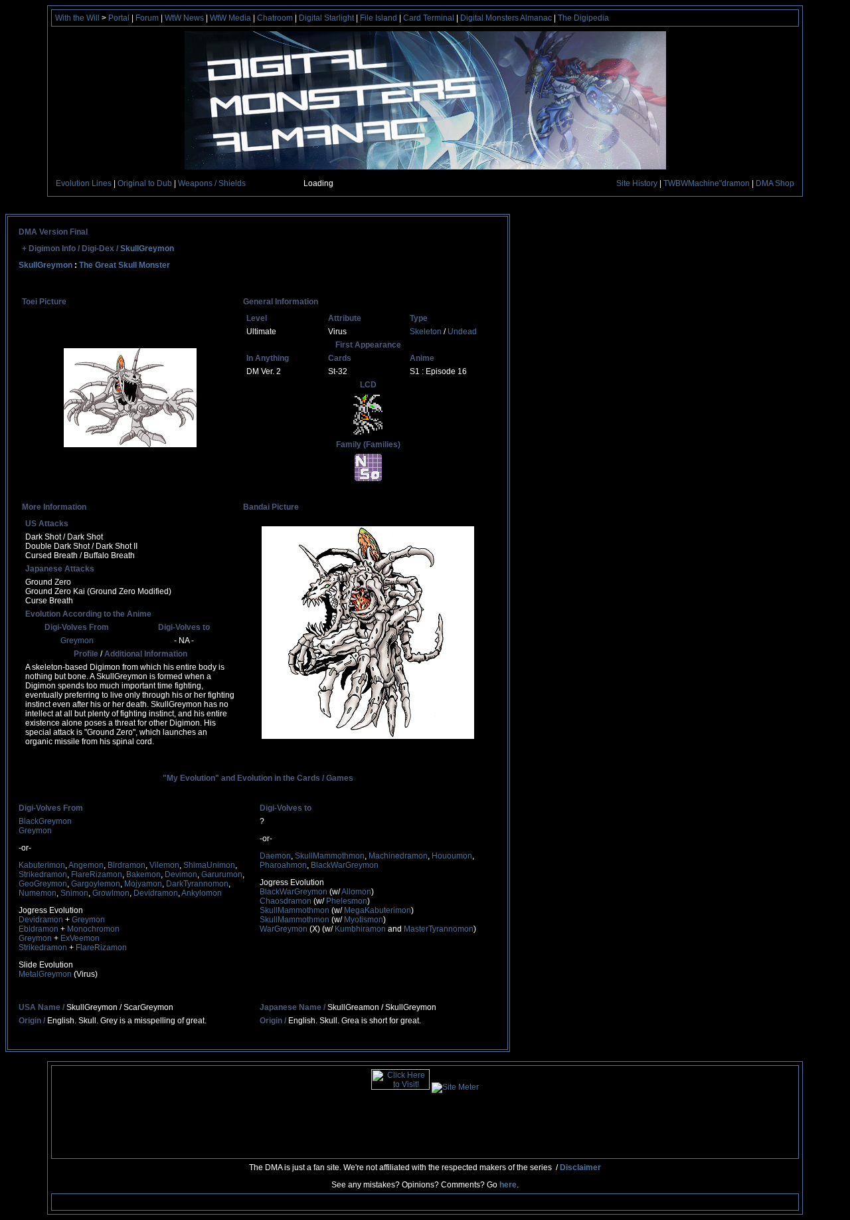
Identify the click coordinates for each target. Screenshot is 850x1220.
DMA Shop (775, 183)
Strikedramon (43, 874)
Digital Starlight (326, 18)
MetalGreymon (45, 974)
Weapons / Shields (212, 183)
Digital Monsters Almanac (506, 18)
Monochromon (93, 929)
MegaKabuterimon (377, 910)
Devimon (181, 874)
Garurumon (221, 874)
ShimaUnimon (209, 865)
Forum (147, 18)
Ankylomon (201, 893)
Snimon (74, 893)
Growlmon (110, 893)
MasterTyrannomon (438, 929)
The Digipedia (583, 18)
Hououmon (452, 856)
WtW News (184, 18)
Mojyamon (143, 883)
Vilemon (164, 865)
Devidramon (155, 893)
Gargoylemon (95, 883)
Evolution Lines (84, 183)
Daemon (275, 856)
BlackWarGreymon (345, 865)
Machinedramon (398, 856)
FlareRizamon (96, 874)
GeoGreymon (43, 883)
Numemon (37, 893)
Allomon (356, 891)
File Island (378, 18)
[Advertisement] (427, 1123)
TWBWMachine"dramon (706, 183)
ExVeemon (80, 938)
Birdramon (126, 865)
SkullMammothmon (330, 856)
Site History (636, 183)
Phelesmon (346, 901)
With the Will (77, 18)
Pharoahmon (283, 865)
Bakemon (143, 874)
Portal (118, 18)
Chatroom (275, 18)
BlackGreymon (45, 821)
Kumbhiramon (360, 929)
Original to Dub (145, 183)
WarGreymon (283, 929)
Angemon (86, 865)
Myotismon (363, 919)
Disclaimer (580, 1167)
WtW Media (230, 18)
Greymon (77, 640)
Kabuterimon (42, 865)
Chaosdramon (285, 901)
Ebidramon (38, 929)
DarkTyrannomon (197, 883)
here (508, 1184)
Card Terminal (428, 18)
